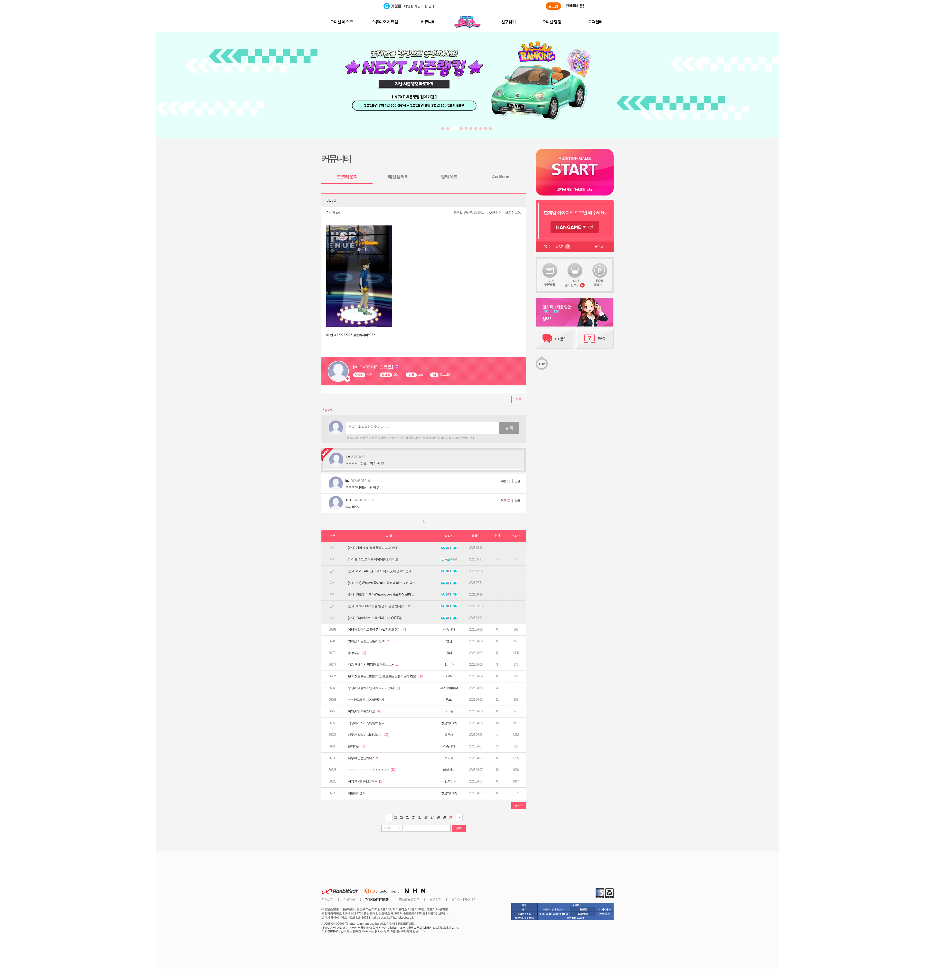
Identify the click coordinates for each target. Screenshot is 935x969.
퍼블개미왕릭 (356, 793)
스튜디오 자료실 (385, 22)
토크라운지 (347, 176)
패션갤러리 (398, 176)
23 (407, 817)
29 (444, 817)
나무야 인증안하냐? (363, 758)
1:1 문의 (554, 339)
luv (347, 481)
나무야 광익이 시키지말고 (368, 734)
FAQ (595, 339)
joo (338, 212)
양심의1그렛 (449, 723)
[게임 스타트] (575, 166)
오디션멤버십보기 (572, 283)
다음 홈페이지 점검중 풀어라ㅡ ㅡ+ (373, 664)
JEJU (348, 500)
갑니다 (449, 664)
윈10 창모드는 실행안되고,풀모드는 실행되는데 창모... (385, 676)
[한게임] (363, 6)
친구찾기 (508, 22)
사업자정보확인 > (438, 913)
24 (413, 817)
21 (395, 817)
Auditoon (500, 176)
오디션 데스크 (341, 22)
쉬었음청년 (449, 781)
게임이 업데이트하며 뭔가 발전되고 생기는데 (377, 629)
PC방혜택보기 (599, 283)
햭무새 (449, 734)
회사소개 (327, 899)
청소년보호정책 (409, 899)
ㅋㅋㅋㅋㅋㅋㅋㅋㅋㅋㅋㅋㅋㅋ (371, 770)
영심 (449, 641)
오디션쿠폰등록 (550, 283)
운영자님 (357, 653)
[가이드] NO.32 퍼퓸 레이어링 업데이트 (373, 559)
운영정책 (435, 899)
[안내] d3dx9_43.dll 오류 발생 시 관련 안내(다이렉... (380, 606)
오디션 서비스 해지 (463, 899)
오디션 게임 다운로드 (575, 189)
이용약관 (349, 899)
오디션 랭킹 (551, 22)
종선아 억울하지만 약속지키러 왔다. (374, 688)
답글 (517, 481)
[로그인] (553, 6)
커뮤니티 (428, 22)
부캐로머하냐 (449, 688)
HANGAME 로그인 (575, 227)
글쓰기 (518, 805)
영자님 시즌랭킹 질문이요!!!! (368, 641)
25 (419, 817)
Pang (449, 699)
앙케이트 (449, 176)
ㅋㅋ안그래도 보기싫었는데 (366, 699)
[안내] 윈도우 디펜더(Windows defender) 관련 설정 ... (381, 594)
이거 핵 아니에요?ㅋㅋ (365, 781)
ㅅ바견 (449, 711)
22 (401, 817)
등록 (509, 427)
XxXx (449, 676)
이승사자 (449, 629)
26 (425, 817)
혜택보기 (600, 246)
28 (438, 817)
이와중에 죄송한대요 (364, 711)
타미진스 (449, 770)
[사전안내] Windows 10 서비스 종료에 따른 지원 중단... (382, 583)
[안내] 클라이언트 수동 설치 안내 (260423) (374, 618)
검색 (458, 828)
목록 (518, 399)
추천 (503, 481)
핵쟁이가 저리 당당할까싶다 (368, 723)
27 (431, 817)
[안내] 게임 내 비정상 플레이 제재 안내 (373, 548)
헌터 (449, 653)
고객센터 (595, 22)
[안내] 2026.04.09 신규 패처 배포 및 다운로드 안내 (379, 571)
